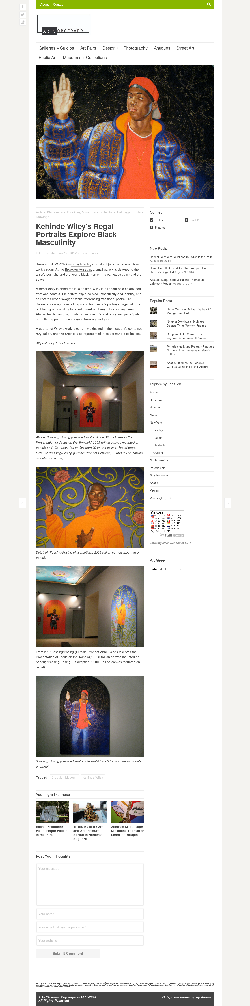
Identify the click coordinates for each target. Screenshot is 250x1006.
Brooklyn (73, 212)
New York (156, 422)
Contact (58, 4)
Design (109, 48)
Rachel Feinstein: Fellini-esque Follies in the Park (51, 830)
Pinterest (158, 227)
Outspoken (170, 997)
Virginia (154, 490)
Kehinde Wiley (81, 264)
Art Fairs (88, 48)
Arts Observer (49, 997)
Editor (40, 253)
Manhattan (160, 445)
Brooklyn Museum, (78, 269)
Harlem (158, 438)
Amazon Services (71, 983)
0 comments (89, 253)
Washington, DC (160, 498)
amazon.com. (194, 983)
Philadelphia (157, 468)
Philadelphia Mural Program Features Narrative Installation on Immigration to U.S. (190, 350)
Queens (158, 452)
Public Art (48, 57)
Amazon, (54, 985)
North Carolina (159, 460)
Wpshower (203, 997)
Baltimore (156, 400)
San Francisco (159, 475)
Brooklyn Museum (64, 777)
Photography (136, 48)
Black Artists (56, 212)
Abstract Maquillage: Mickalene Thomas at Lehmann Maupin (127, 830)
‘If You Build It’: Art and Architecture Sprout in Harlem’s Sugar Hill (88, 832)
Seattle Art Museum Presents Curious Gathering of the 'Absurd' (188, 364)
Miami (153, 415)
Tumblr (192, 220)
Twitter (156, 220)
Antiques (162, 48)
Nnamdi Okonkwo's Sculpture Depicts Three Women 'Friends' (187, 323)
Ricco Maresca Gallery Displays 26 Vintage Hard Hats (189, 311)
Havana (155, 407)
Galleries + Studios (56, 48)
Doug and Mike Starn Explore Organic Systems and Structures (187, 336)
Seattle (154, 483)
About (44, 4)
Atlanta (154, 392)
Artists (40, 212)
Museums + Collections (85, 57)
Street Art (185, 48)
